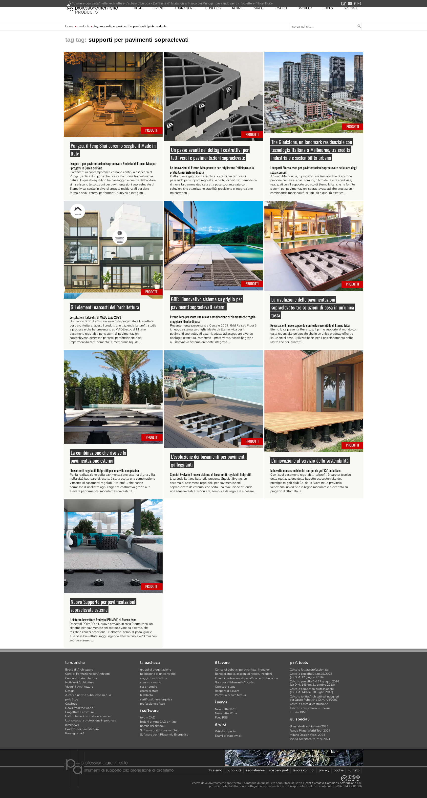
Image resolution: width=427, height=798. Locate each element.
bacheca (305, 8)
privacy (324, 770)
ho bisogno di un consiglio (158, 674)
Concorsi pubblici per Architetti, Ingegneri (242, 670)
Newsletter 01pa (226, 713)
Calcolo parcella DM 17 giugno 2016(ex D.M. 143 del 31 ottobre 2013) (314, 683)
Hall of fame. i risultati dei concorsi (88, 716)
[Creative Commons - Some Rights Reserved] (213, 778)
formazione (184, 8)
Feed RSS (221, 717)
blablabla (146, 695)
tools (328, 8)
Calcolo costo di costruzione (309, 704)
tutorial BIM (297, 712)
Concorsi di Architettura (81, 678)
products (86, 12)
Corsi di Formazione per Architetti (87, 674)
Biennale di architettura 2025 (309, 726)
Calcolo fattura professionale (309, 670)
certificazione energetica (156, 699)
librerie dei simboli (152, 726)
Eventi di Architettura (79, 670)
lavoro (281, 8)
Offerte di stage (225, 687)
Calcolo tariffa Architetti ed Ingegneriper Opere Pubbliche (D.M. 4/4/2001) (314, 698)
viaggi (259, 8)
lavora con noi (303, 770)
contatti (354, 770)
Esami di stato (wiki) (228, 736)
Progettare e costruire (79, 712)
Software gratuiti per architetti (159, 730)
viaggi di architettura (153, 678)
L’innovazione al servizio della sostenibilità (310, 460)
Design (70, 691)
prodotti (151, 130)
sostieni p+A (278, 770)
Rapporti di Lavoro (227, 691)
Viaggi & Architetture (79, 687)
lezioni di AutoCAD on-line (158, 722)
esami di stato (149, 691)
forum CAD (147, 717)
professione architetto (92, 7)
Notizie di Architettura (79, 682)
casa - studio (148, 687)
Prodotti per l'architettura (82, 729)
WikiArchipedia (225, 731)
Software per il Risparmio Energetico (164, 735)
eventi (159, 8)
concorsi (213, 8)
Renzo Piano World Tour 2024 (310, 731)
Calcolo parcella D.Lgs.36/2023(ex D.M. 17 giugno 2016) (311, 675)
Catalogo (71, 704)
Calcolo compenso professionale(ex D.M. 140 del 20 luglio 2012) (312, 690)
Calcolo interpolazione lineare (310, 708)
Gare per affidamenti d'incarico (235, 682)
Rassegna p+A (75, 733)
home (138, 8)
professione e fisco (152, 704)
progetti (352, 126)
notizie (237, 8)
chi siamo (215, 770)
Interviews (72, 725)
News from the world (79, 708)
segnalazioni (255, 770)
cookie (338, 770)
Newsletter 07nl (225, 709)
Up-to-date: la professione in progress (90, 720)
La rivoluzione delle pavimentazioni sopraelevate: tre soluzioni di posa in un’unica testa (312, 307)
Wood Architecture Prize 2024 (310, 739)
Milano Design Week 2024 (307, 735)
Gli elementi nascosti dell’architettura (105, 307)
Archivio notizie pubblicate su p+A (88, 695)
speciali (350, 8)
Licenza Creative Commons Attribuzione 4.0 (332, 783)
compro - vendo (150, 682)
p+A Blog (71, 699)
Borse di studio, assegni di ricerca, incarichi (243, 674)
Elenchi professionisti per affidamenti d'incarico (246, 678)
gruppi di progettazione (155, 670)
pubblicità (234, 770)
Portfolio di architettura (230, 695)
